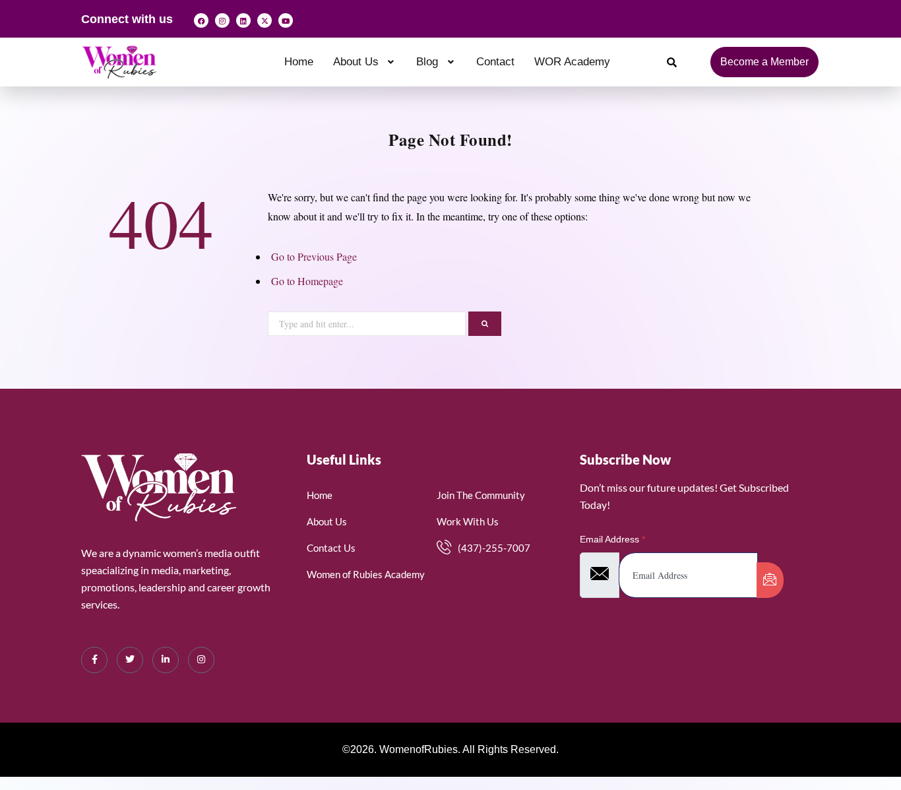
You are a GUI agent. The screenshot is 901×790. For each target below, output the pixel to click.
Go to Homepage (307, 281)
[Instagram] (222, 20)
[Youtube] (285, 20)
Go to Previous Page (314, 256)
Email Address (612, 539)
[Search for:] (368, 322)
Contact (495, 61)
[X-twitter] (264, 20)
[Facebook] (201, 20)
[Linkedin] (243, 20)
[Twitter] (130, 660)
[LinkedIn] (165, 660)
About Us (356, 61)
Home (298, 61)
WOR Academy (572, 61)
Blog (427, 61)
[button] (365, 61)
